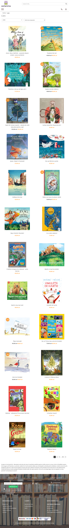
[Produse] (2, 9)
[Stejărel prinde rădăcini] (51, 74)
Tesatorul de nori (52, 53)
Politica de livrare (7, 510)
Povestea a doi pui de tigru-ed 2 (17, 89)
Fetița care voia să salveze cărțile (52, 197)
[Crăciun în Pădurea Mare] (51, 362)
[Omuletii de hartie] (51, 290)
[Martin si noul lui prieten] (51, 254)
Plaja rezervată (17, 341)
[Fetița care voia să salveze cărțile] (51, 182)
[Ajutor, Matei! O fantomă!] (17, 146)
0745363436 (57, 482)
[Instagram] (36, 483)
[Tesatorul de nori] (51, 38)
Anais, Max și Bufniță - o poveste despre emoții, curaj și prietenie (17, 54)
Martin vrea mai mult (17, 305)
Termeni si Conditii (7, 506)
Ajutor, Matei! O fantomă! (17, 161)
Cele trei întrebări (17, 377)
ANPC (26, 508)
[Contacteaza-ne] (62, 9)
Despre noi (5, 504)
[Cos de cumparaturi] (66, 9)
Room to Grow (17, 449)
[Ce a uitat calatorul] (51, 218)
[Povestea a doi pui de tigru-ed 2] (17, 75)
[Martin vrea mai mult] (17, 291)
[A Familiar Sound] (51, 398)
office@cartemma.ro (57, 485)
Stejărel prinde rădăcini (51, 89)
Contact (4, 512)
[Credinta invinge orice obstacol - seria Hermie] (17, 254)
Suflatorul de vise (17, 197)
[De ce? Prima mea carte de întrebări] (51, 326)
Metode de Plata (29, 504)
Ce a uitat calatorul (51, 233)
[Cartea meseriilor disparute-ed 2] (51, 110)
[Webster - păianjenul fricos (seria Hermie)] (17, 398)
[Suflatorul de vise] (17, 182)
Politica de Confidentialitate (10, 492)
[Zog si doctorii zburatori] (17, 218)
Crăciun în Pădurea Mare (52, 377)
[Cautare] (66, 3)
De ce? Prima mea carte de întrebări (52, 341)
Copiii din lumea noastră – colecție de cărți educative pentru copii (17, 126)
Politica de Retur (29, 506)
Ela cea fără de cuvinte (51, 161)
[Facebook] (32, 483)
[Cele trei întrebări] (17, 362)
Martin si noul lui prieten (52, 269)
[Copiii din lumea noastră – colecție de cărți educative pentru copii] (17, 110)
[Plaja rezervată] (17, 326)
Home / (5, 13)
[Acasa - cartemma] (10, 4)
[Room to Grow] (17, 434)
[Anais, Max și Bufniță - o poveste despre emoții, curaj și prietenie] (17, 38)
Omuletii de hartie (52, 305)
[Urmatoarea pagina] (65, 457)
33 (63, 457)
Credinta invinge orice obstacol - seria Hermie (17, 270)
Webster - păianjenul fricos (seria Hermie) (17, 413)
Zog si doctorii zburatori (17, 233)
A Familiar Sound (52, 413)
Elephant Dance (51, 449)
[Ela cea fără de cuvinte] (51, 146)
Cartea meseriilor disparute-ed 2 (52, 125)
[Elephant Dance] (51, 434)
